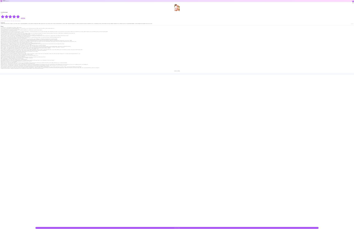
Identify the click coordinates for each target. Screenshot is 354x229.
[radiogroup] (10, 16)
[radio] (3, 16)
